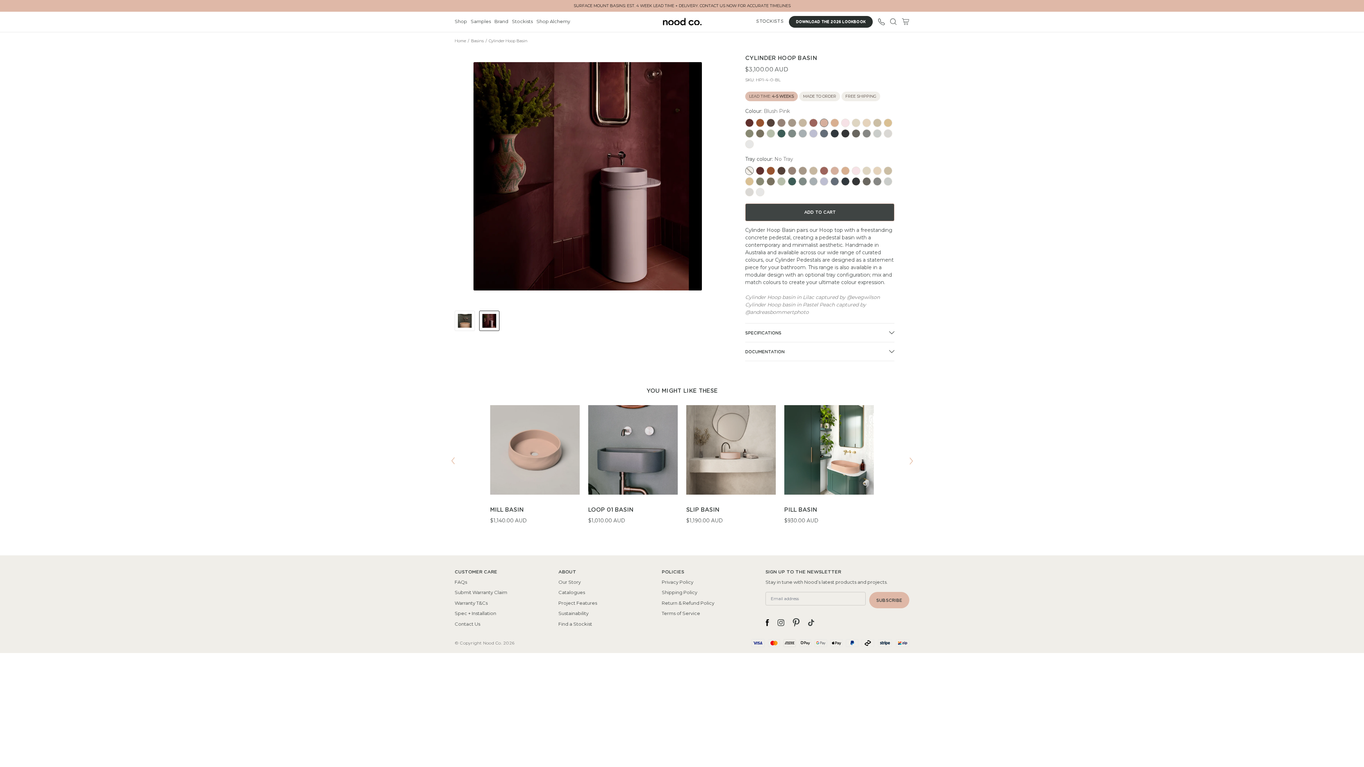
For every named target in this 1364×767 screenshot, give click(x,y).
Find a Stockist (575, 624)
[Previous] (453, 461)
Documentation (765, 352)
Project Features (577, 603)
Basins (477, 40)
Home (460, 40)
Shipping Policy (679, 592)
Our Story (569, 582)
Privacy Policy (677, 582)
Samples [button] (481, 21)
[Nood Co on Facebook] (767, 622)
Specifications (763, 333)
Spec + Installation (475, 613)
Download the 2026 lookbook (831, 22)
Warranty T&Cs (471, 603)
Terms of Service (681, 613)
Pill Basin (800, 510)
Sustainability (573, 613)
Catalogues (571, 592)
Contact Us (467, 624)
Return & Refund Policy (688, 603)
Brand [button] (501, 21)
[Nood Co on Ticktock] (811, 622)
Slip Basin (702, 510)
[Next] (911, 461)
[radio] (749, 123)
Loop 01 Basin (610, 510)
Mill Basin (507, 510)
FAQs (461, 582)
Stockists (522, 21)
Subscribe (889, 600)
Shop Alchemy (553, 21)
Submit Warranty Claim (481, 592)
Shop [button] (461, 21)
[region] (682, 469)
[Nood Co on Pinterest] (796, 622)
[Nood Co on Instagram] (781, 622)
